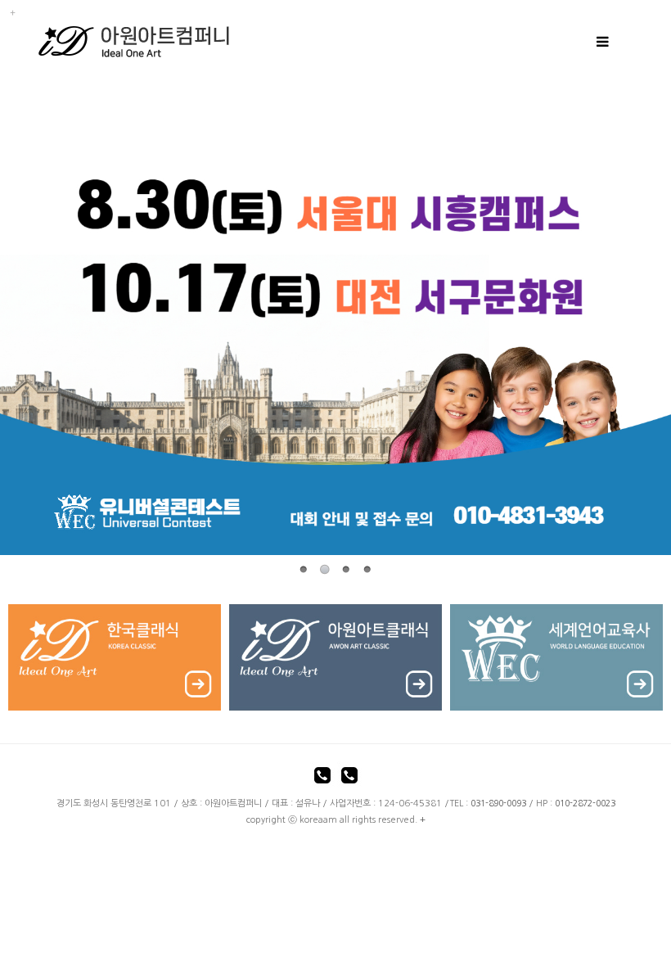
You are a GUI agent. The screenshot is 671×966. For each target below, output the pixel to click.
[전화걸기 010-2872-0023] (349, 778)
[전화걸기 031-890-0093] (322, 778)
